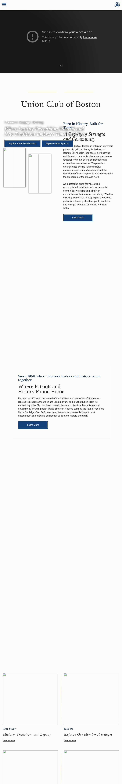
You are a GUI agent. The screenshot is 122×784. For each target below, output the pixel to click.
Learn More (78, 217)
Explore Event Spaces (57, 143)
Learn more (9, 740)
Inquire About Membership (22, 143)
